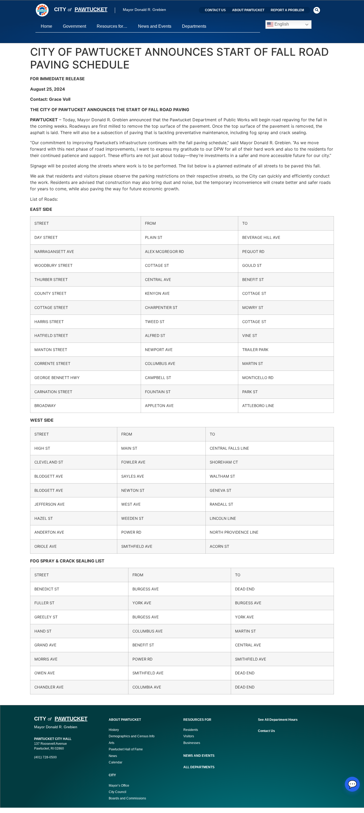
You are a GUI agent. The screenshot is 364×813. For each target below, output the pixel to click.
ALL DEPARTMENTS (199, 767)
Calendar (115, 762)
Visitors (188, 736)
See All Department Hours (278, 720)
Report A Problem (287, 10)
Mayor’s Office (119, 785)
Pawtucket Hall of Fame (126, 749)
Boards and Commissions (127, 798)
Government (74, 26)
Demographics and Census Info (132, 736)
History (114, 730)
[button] (317, 10)
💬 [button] (352, 784)
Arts (111, 743)
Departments (194, 26)
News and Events (154, 26)
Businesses (192, 743)
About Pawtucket (248, 10)
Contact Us (215, 10)
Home (46, 26)
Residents (190, 730)
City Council (117, 792)
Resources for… (112, 26)
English (281, 24)
